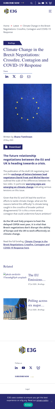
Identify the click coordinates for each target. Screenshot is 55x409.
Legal (27, 389)
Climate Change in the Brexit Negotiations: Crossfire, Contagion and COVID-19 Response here (26, 244)
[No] (51, 401)
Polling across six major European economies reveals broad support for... (37, 302)
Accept (28, 405)
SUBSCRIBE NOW (11, 3)
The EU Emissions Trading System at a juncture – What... (39, 277)
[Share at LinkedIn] (6, 76)
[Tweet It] (14, 76)
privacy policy (42, 400)
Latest (16, 25)
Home (6, 25)
